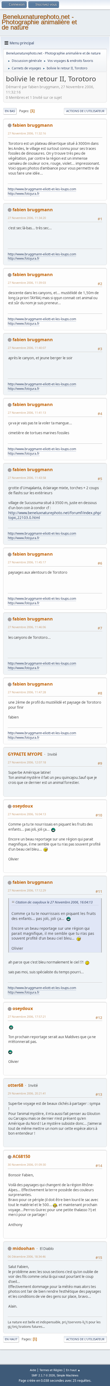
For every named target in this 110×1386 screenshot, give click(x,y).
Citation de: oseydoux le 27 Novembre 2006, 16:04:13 (54, 902)
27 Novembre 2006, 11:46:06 (27, 627)
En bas (10, 111)
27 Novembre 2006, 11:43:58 (27, 478)
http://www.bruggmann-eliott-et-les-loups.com (42, 189)
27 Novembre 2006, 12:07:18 (27, 762)
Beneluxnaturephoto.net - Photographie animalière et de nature (39, 22)
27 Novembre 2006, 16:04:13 (27, 814)
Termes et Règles (51, 1370)
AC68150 (21, 1156)
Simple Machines (67, 1375)
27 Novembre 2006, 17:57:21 (27, 1017)
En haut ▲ (73, 1370)
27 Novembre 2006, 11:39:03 (27, 283)
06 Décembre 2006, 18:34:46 (27, 1256)
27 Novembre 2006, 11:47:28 (27, 692)
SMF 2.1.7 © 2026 (43, 1375)
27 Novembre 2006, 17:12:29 (27, 890)
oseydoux (23, 806)
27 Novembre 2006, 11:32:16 (27, 133)
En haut (11, 1339)
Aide (33, 1370)
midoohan (24, 1248)
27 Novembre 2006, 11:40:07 (27, 348)
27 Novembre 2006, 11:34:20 (27, 218)
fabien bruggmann (33, 125)
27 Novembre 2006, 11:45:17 (27, 562)
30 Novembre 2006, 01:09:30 (27, 1165)
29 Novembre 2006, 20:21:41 (27, 1093)
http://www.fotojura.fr (24, 193)
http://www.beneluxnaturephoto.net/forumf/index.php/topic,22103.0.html (54, 515)
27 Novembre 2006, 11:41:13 (27, 413)
